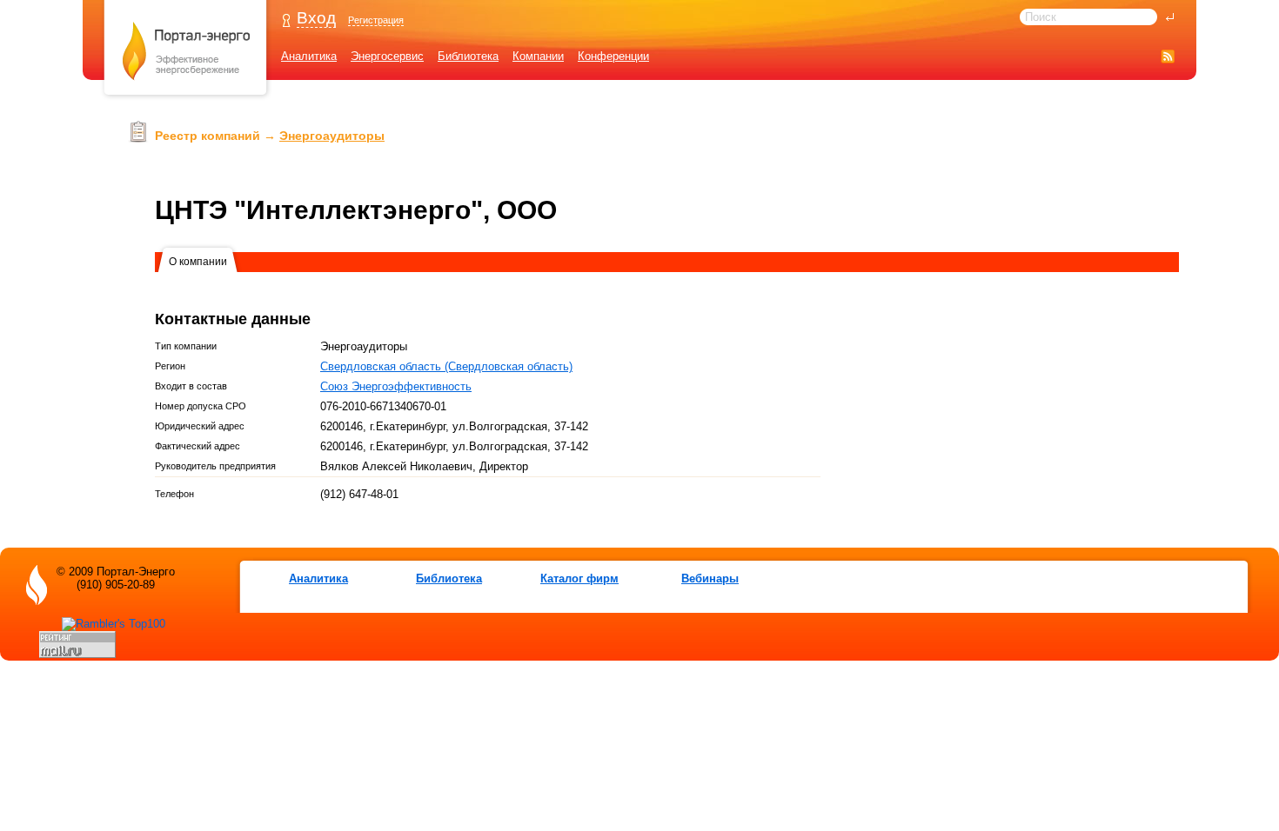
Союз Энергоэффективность (396, 386)
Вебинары (710, 578)
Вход (316, 18)
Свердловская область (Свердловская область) (446, 366)
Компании (538, 56)
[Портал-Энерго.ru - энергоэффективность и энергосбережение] (186, 96)
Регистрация (376, 20)
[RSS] (1167, 56)
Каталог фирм (579, 578)
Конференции (613, 56)
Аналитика (309, 56)
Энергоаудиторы (332, 136)
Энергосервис (387, 56)
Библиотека (468, 56)
